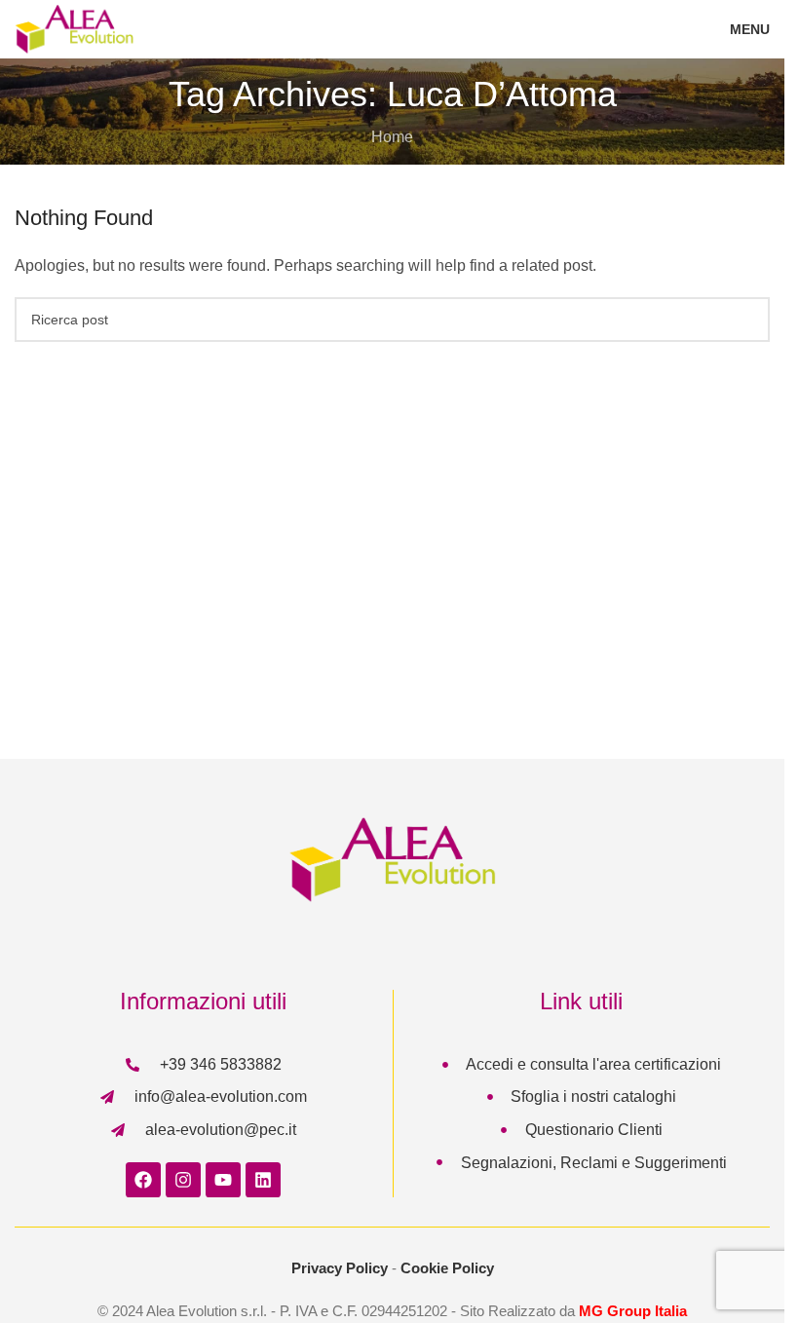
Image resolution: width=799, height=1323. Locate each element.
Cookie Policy (447, 1268)
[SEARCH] (747, 319)
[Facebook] (143, 1179)
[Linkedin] (263, 1179)
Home (392, 137)
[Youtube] (223, 1179)
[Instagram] (183, 1179)
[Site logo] (74, 27)
